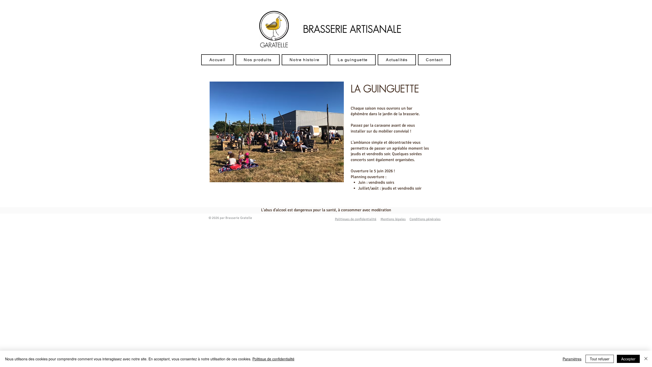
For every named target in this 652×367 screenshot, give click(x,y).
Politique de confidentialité (273, 358)
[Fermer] (646, 359)
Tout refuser (599, 358)
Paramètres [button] (572, 358)
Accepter (628, 358)
